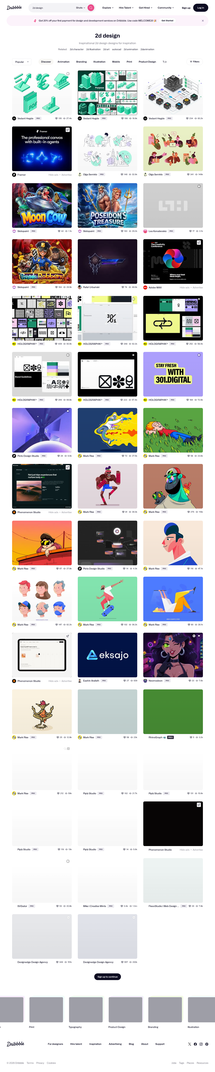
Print (129, 61)
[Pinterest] (206, 1043)
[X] (189, 1043)
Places (190, 1062)
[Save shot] (59, 109)
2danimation (147, 49)
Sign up (186, 7)
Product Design (147, 61)
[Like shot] (65, 109)
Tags (181, 1062)
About (144, 1043)
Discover (46, 61)
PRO (38, 118)
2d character (77, 49)
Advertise (66, 174)
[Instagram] (201, 1043)
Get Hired (144, 7)
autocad (116, 49)
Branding (81, 61)
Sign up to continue (108, 976)
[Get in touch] (52, 109)
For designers (55, 1043)
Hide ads (53, 174)
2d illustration (93, 49)
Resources (202, 1062)
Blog (131, 1043)
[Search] (91, 7)
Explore (106, 7)
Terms (30, 1062)
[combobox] (51, 7)
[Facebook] (195, 1043)
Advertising (115, 1043)
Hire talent (76, 1043)
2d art (106, 49)
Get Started (167, 20)
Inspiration (95, 1043)
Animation (64, 61)
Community (164, 7)
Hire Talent (125, 7)
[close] (202, 20)
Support (159, 1043)
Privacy (40, 1062)
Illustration (99, 61)
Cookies (51, 1062)
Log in (200, 7)
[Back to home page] (14, 8)
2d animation (131, 49)
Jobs (173, 1062)
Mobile (116, 61)
